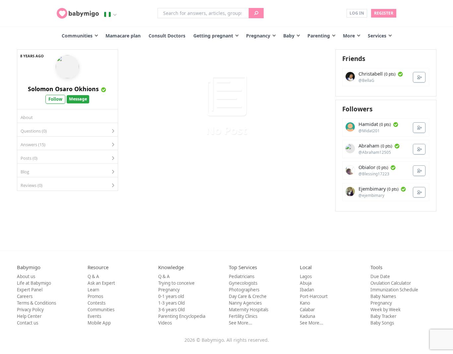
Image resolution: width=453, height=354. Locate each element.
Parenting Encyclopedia (181, 316)
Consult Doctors (167, 35)
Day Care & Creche (248, 296)
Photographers (244, 290)
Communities (77, 35)
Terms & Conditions (36, 303)
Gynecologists (243, 283)
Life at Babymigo (34, 283)
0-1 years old (171, 296)
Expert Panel (29, 290)
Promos (95, 296)
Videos (165, 323)
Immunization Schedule (394, 290)
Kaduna (307, 316)
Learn (93, 290)
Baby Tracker (383, 316)
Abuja (305, 283)
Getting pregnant (213, 35)
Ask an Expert (101, 283)
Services (377, 35)
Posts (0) (29, 158)
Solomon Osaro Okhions (63, 89)
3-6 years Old (171, 310)
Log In (357, 13)
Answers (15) (33, 145)
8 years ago (32, 55)
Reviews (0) (31, 185)
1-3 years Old (171, 303)
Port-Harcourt (314, 296)
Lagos (306, 276)
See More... (240, 323)
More (349, 35)
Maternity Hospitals (248, 310)
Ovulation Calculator (390, 283)
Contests (96, 303)
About (27, 117)
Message (78, 99)
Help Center (29, 316)
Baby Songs (382, 323)
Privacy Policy (30, 310)
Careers (24, 296)
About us (26, 276)
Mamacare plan (123, 35)
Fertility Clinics (243, 316)
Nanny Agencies (245, 303)
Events (94, 316)
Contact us (27, 323)
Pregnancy (258, 35)
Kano (305, 303)
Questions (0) (34, 131)
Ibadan (307, 290)
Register (383, 13)
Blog (25, 172)
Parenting (318, 35)
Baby (288, 35)
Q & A (93, 276)
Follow (55, 99)
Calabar (307, 310)
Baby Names (383, 296)
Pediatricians (241, 276)
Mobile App (99, 323)
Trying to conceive (176, 283)
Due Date (380, 276)
